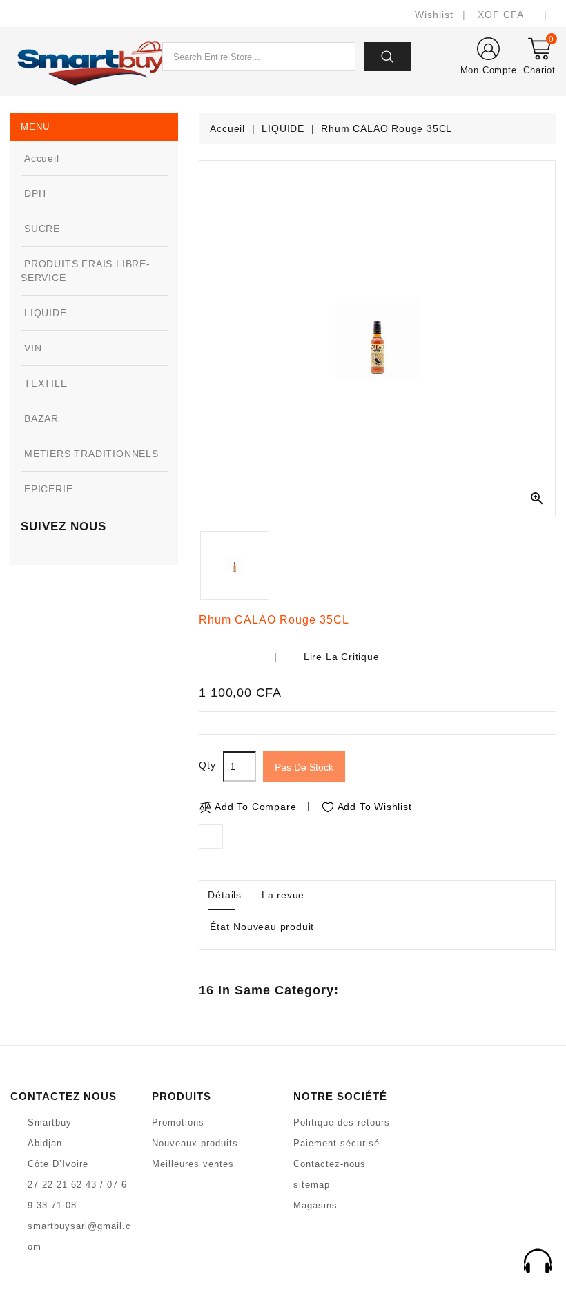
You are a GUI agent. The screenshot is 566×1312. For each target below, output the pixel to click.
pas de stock (304, 767)
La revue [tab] (283, 894)
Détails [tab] (225, 894)
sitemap (311, 1184)
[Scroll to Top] (537, 1262)
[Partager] (210, 836)
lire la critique (342, 656)
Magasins (315, 1205)
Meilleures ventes (193, 1164)
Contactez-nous (329, 1164)
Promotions (178, 1122)
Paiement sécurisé (336, 1143)
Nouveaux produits (195, 1143)
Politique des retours (341, 1122)
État (220, 926)
